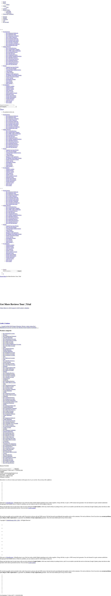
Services (5, 16)
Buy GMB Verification (8, 369)
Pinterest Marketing (7, 456)
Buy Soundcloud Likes (8, 433)
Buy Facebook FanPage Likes (10, 401)
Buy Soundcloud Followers (9, 445)
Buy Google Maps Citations (12, 49)
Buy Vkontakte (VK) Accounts (10, 423)
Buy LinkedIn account (8, 377)
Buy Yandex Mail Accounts (9, 394)
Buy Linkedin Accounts (8, 448)
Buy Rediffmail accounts (9, 352)
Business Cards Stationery (12, 74)
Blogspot (5, 366)
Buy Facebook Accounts (9, 355)
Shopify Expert (9, 91)
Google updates (32, 508)
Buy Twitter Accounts (8, 411)
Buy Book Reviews (7, 446)
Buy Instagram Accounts (9, 393)
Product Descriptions (11, 95)
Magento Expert (10, 94)
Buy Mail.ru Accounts (8, 370)
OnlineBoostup (9, 502)
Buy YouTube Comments (12, 42)
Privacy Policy (6, 10)
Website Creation (10, 86)
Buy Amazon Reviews (8, 348)
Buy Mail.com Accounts (9, 358)
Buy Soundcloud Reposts (9, 420)
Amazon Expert (10, 99)
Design (4, 65)
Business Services (7, 450)
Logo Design (9, 71)
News (4, 3)
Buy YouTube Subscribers (12, 41)
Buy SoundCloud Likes (11, 45)
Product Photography (11, 97)
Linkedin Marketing (8, 337)
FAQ (7, 7)
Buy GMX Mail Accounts (9, 382)
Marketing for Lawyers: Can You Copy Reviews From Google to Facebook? (19, 327)
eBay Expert (9, 101)
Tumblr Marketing (7, 419)
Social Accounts (7, 362)
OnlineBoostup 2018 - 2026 (13, 520)
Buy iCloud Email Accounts (9, 340)
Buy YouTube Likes (8, 388)
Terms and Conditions (8, 14)
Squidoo (5, 428)
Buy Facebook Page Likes (12, 40)
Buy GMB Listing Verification (13, 50)
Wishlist (5, 18)
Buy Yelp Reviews (10, 53)
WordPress (5, 379)
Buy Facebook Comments (9, 389)
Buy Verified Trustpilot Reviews (13, 56)
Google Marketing (7, 390)
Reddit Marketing (7, 350)
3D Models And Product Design (13, 75)
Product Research (10, 98)
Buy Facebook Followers (12, 38)
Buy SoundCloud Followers (12, 44)
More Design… (10, 83)
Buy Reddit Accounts (8, 460)
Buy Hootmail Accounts (9, 333)
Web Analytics (9, 90)
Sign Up (16, 468)
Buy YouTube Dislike (8, 412)
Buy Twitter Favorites (8, 343)
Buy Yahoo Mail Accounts (9, 439)
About (4, 6)
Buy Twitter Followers (11, 37)
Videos (7, 4)
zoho (4, 359)
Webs (4, 384)
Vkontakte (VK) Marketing (9, 443)
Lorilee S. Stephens (24, 308)
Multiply (5, 371)
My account (6, 22)
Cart (4, 20)
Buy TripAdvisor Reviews (12, 59)
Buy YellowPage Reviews (12, 61)
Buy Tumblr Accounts (8, 386)
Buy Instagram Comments (12, 35)
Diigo (4, 347)
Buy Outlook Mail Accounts (10, 452)
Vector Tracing (9, 78)
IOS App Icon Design (11, 68)
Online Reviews (7, 46)
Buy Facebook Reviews (12, 52)
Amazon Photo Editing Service (13, 69)
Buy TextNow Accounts (9, 354)
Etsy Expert (9, 102)
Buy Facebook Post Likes (9, 438)
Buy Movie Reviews (8, 458)
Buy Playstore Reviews (8, 434)
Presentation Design (11, 79)
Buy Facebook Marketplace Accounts (12, 344)
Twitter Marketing (7, 415)
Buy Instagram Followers (12, 33)
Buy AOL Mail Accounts (9, 345)
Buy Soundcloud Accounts (9, 339)
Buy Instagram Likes (11, 34)
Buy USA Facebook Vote (9, 367)
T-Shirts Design (10, 72)
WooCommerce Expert (11, 93)
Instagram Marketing (8, 431)
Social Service (6, 31)
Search (4, 269)
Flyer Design (9, 80)
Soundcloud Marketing (8, 403)
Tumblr (4, 392)
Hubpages (5, 396)
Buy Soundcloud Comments (10, 408)
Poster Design (9, 82)
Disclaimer (8, 12)
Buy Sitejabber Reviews (12, 57)
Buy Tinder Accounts (8, 341)
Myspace (5, 335)
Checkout (5, 19)
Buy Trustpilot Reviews (11, 55)
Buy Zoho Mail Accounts (9, 364)
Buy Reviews (6, 442)
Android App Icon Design (12, 67)
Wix (4, 416)
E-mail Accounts (7, 427)
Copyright (8, 11)
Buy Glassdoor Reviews (12, 63)
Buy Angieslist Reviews (12, 60)
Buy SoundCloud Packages (9, 336)
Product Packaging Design (12, 76)
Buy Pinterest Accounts (8, 435)
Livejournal (6, 441)
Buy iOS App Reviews (11, 64)
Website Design (10, 87)
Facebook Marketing (8, 407)
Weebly (5, 404)
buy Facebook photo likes (9, 426)
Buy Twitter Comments (8, 461)
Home (4, 1)
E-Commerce (6, 84)
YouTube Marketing (8, 351)
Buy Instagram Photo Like (9, 405)
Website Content (10, 89)
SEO (4, 356)
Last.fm (5, 453)
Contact (5, 8)
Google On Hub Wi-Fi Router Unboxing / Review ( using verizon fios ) (18, 326)
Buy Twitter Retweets (8, 449)
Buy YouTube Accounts (8, 363)
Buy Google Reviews (11, 48)
